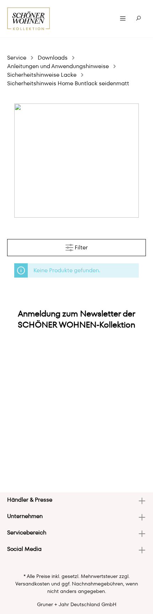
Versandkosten (32, 583)
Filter (80, 247)
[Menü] (123, 18)
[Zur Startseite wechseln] (28, 18)
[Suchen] (138, 18)
